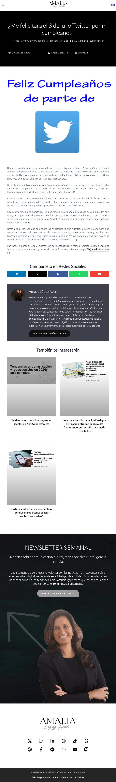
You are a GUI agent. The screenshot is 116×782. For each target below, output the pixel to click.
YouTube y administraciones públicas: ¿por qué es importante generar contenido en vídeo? (31, 512)
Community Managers (33, 40)
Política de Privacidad (54, 777)
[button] (16, 274)
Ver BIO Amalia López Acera (49, 333)
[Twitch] (86, 749)
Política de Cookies (75, 777)
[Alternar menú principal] (3, 5)
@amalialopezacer (99, 249)
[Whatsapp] (63, 749)
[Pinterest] (29, 749)
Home (16, 40)
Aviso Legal (37, 777)
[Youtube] (75, 749)
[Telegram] (52, 749)
